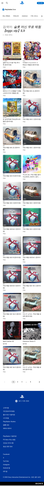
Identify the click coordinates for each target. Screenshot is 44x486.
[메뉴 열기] (2, 3)
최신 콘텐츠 (6, 16)
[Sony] (39, 485)
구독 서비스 (34, 16)
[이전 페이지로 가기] (4, 382)
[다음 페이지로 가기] (39, 382)
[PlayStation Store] (9, 9)
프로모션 (25, 16)
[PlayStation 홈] (22, 3)
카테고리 (16, 16)
